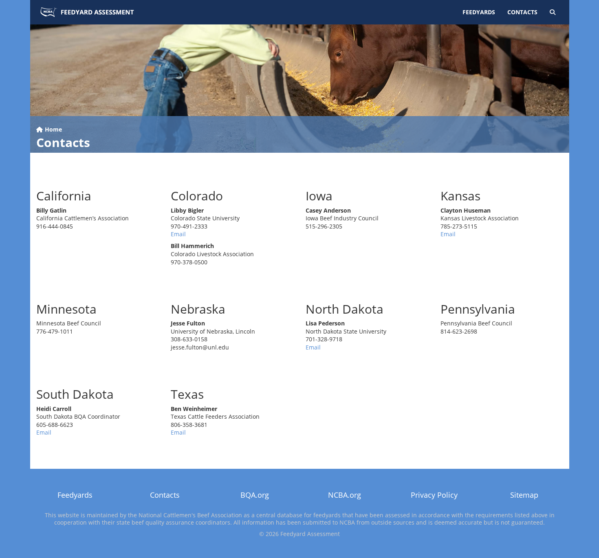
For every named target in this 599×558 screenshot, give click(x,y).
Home (52, 129)
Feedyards (478, 12)
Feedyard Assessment (87, 12)
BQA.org (254, 495)
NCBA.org (344, 495)
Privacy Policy (434, 495)
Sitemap (524, 495)
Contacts (522, 12)
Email (178, 234)
